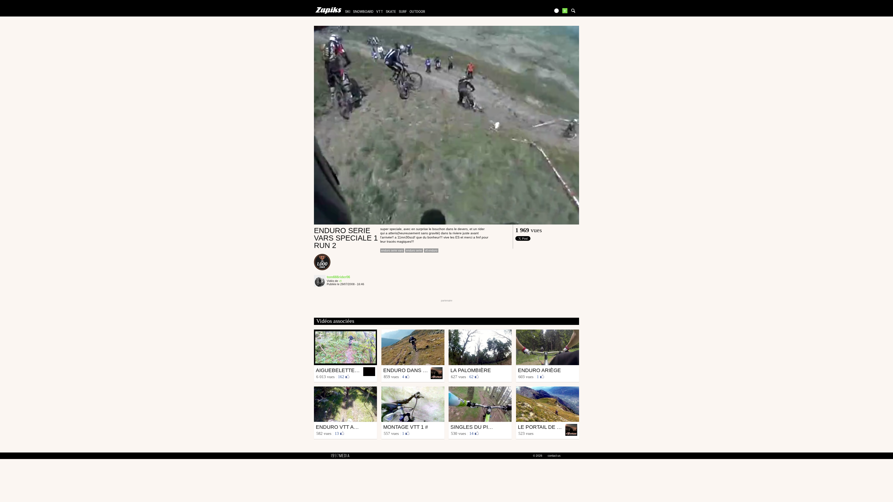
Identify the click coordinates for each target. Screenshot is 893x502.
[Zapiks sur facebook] (537, 12)
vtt (379, 12)
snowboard (363, 12)
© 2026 (537, 455)
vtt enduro (431, 250)
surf (403, 12)
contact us (554, 455)
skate (391, 12)
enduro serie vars (392, 250)
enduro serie (414, 250)
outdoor (417, 12)
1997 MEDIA (341, 455)
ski (347, 12)
